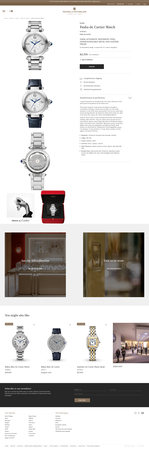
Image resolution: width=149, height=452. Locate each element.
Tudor (30, 425)
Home (5, 18)
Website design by (129, 446)
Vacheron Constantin (11, 433)
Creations (31, 435)
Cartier (17, 18)
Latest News (20, 446)
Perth (56, 422)
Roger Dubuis (32, 416)
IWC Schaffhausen (10, 435)
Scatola (31, 431)
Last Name (113, 390)
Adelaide (57, 416)
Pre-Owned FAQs (64, 446)
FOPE (6, 429)
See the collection (35, 268)
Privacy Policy (73, 446)
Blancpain (7, 420)
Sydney (57, 427)
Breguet (7, 422)
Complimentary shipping (93, 78)
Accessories (32, 433)
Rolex (6, 418)
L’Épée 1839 (32, 429)
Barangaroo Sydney (60, 425)
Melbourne (58, 420)
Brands (11, 18)
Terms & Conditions (54, 446)
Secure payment (89, 82)
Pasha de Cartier (25, 18)
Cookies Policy (81, 446)
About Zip (13, 446)
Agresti (31, 427)
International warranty (92, 86)
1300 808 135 (112, 4)
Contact (6, 446)
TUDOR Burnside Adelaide (62, 431)
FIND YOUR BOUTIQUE (113, 268)
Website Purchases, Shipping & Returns (33, 446)
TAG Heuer (32, 422)
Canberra (58, 418)
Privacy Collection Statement (93, 446)
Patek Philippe (9, 416)
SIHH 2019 (117, 366)
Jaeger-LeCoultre (9, 438)
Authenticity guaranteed (92, 89)
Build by (141, 446)
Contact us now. (96, 1)
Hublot (7, 431)
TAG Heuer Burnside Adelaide (63, 429)
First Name (78, 390)
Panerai (31, 420)
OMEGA (31, 418)
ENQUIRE (132, 11)
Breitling (7, 425)
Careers (45, 446)
